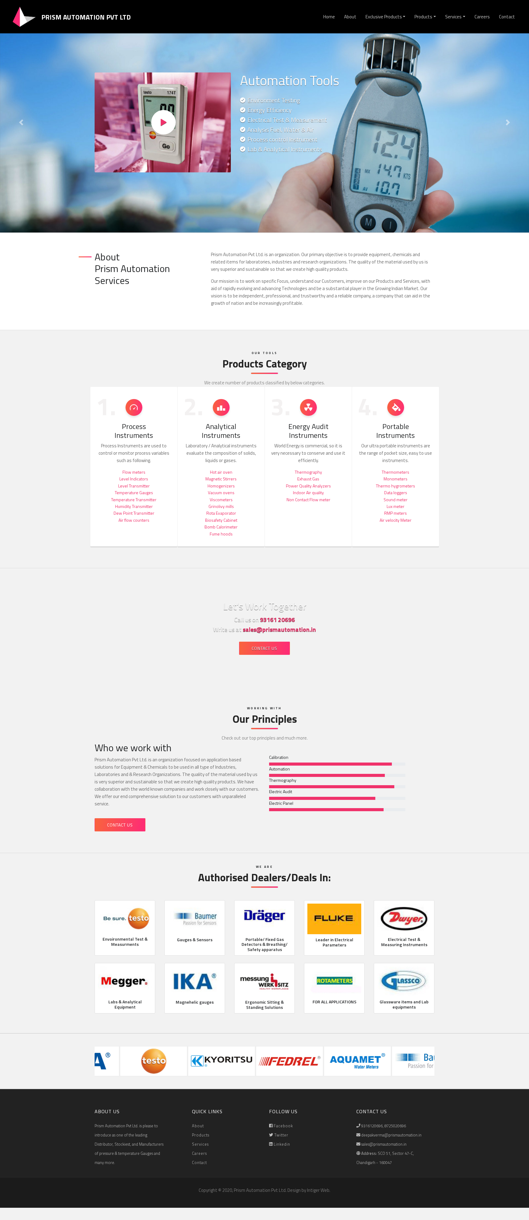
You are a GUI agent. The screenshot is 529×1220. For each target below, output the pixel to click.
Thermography (308, 472)
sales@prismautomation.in (279, 629)
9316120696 (372, 1126)
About (350, 16)
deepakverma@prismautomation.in (391, 1135)
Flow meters (133, 472)
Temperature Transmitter (133, 499)
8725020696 (395, 1126)
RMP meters (395, 513)
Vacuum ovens (221, 492)
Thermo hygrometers (395, 486)
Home (329, 16)
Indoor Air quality (308, 492)
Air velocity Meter (395, 520)
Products (423, 16)
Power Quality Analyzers (308, 486)
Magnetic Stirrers (221, 479)
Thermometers (395, 472)
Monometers (395, 479)
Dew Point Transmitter (134, 513)
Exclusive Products (384, 16)
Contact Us (264, 648)
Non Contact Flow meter (308, 499)
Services (453, 16)
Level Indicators (133, 479)
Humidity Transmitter (134, 506)
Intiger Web (318, 1190)
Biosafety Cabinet (221, 520)
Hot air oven (221, 472)
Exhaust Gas (308, 479)
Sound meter (395, 499)
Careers (482, 16)
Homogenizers (221, 486)
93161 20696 (277, 619)
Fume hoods (221, 534)
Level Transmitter (134, 486)
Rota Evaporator (221, 513)
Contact (507, 16)
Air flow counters (133, 520)
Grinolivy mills (221, 506)
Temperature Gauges (134, 492)
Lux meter (395, 506)
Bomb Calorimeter (221, 527)
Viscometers (221, 499)
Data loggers (395, 492)
